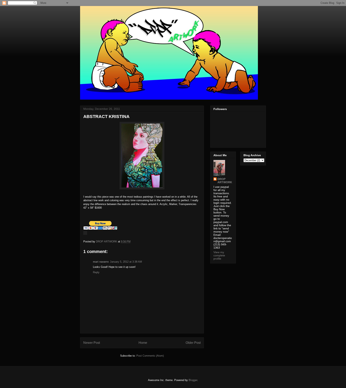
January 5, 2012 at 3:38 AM (126, 261)
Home (143, 342)
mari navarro (101, 261)
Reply (96, 272)
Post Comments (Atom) (150, 355)
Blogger (193, 380)
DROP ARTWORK (224, 180)
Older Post (193, 342)
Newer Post (91, 342)
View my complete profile (219, 255)
